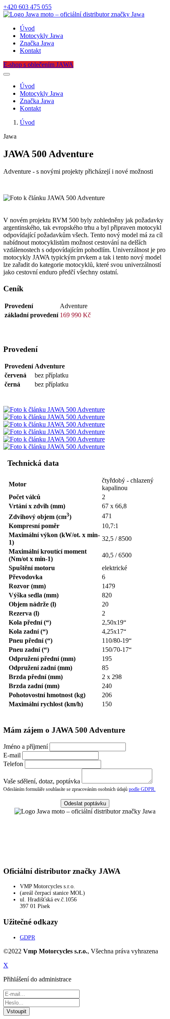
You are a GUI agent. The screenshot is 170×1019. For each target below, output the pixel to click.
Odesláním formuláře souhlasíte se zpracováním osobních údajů (79, 789)
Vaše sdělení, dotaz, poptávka (41, 781)
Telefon (13, 763)
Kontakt (30, 50)
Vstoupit (16, 1011)
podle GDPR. (142, 789)
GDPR (27, 937)
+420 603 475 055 (27, 6)
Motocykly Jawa (41, 35)
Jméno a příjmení (25, 746)
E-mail (12, 755)
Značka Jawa (37, 43)
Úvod (27, 28)
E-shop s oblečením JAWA (38, 64)
